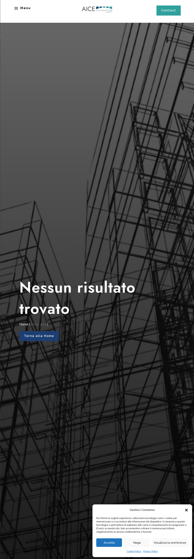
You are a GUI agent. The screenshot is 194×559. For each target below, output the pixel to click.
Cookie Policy (134, 551)
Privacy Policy (150, 551)
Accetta (109, 542)
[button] (186, 510)
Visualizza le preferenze (170, 542)
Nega (137, 542)
